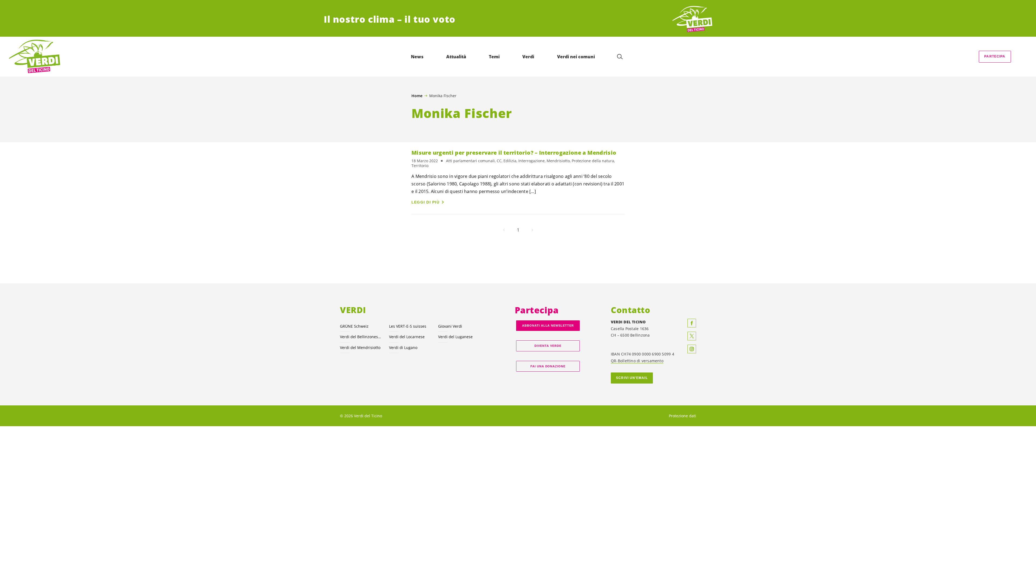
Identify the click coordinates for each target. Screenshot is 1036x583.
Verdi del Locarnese (407, 336)
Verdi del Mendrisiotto (360, 347)
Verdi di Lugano (403, 347)
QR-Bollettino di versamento (637, 360)
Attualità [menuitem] (456, 57)
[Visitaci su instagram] (691, 349)
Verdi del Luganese (455, 336)
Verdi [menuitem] (528, 57)
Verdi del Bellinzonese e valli (361, 336)
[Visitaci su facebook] (691, 323)
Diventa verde (547, 345)
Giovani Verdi (450, 326)
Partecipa (994, 56)
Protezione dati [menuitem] (682, 415)
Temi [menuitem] (494, 57)
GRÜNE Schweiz (354, 326)
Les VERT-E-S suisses (407, 326)
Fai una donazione (548, 366)
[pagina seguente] (532, 230)
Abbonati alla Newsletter (548, 325)
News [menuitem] (417, 57)
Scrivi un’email (632, 378)
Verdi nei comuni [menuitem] (576, 57)
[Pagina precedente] (504, 230)
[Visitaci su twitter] (691, 336)
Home (416, 96)
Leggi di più (425, 202)
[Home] (692, 19)
